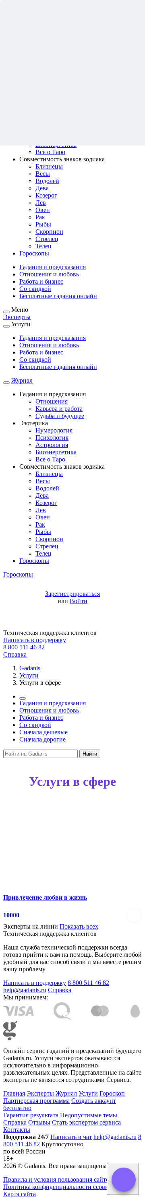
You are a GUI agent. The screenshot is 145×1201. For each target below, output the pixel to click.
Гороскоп (112, 1093)
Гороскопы (34, 253)
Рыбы (43, 224)
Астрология (51, 444)
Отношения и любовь (49, 274)
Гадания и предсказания (52, 267)
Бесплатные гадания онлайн (58, 296)
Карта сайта (19, 1194)
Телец (43, 246)
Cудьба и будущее (59, 415)
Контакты (16, 1129)
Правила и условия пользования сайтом (58, 1179)
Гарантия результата (30, 1115)
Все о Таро (50, 151)
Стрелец (46, 238)
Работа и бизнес (41, 281)
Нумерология (53, 430)
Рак (40, 217)
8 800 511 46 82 (24, 647)
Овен (42, 209)
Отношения (51, 401)
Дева (42, 188)
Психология (51, 437)
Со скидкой (35, 288)
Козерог (46, 195)
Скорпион (49, 231)
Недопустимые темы (88, 1115)
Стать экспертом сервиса (86, 1122)
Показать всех (79, 926)
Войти (78, 600)
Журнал (22, 380)
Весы (42, 173)
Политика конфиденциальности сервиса (58, 1186)
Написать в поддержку (34, 640)
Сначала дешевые (43, 732)
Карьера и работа (59, 408)
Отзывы (39, 1122)
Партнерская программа (36, 1100)
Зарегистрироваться (72, 593)
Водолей (47, 180)
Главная (14, 1093)
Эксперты (17, 316)
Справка (15, 654)
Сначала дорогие (42, 739)
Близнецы (49, 166)
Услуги (88, 1093)
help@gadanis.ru (24, 990)
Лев (40, 202)
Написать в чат (71, 1136)
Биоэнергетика (56, 452)
